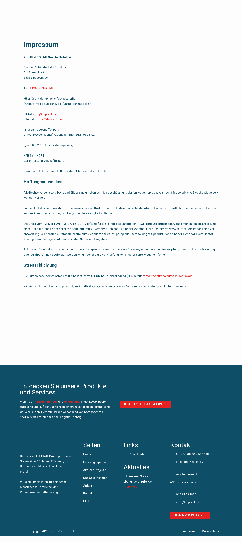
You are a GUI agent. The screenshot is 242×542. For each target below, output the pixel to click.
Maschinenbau (47, 401)
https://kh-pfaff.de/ (49, 119)
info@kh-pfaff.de (44, 114)
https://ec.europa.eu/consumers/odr (167, 276)
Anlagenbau (72, 401)
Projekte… (130, 486)
